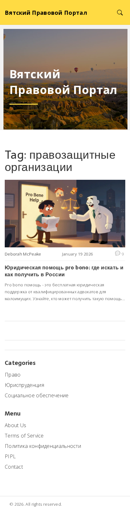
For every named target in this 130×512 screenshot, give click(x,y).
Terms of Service (24, 435)
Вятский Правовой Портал (46, 12)
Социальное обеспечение (37, 395)
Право (13, 374)
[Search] (120, 12)
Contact (14, 466)
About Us (15, 425)
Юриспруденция (24, 385)
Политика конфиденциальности (43, 446)
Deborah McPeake (23, 254)
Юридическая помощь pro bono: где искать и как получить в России (64, 271)
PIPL (10, 456)
